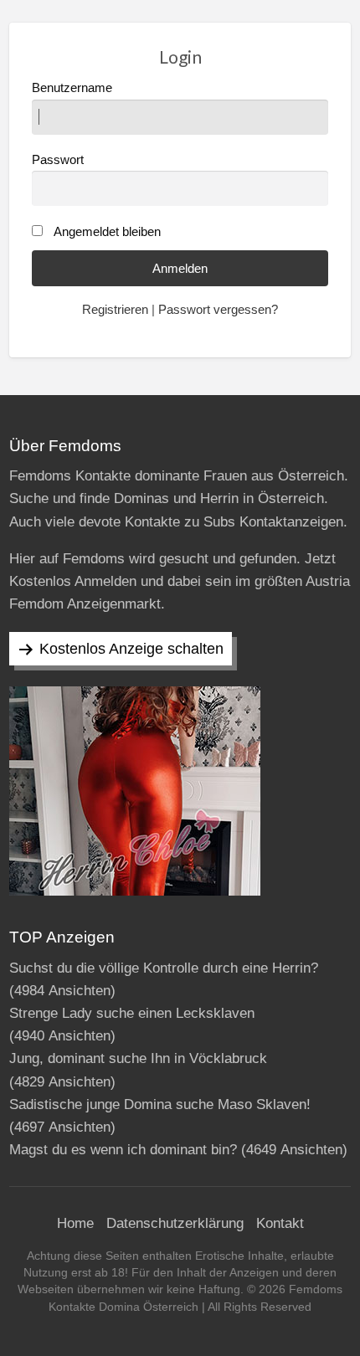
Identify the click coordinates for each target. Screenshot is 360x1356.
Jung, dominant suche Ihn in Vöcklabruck (138, 1058)
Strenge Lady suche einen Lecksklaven (132, 1013)
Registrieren (115, 309)
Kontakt (280, 1223)
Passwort (58, 160)
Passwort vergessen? (218, 309)
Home (75, 1223)
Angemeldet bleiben (107, 232)
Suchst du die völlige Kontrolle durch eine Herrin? (163, 968)
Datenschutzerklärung (175, 1223)
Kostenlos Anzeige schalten (131, 648)
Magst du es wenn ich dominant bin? (123, 1150)
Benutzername (72, 88)
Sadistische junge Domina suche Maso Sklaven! (160, 1104)
